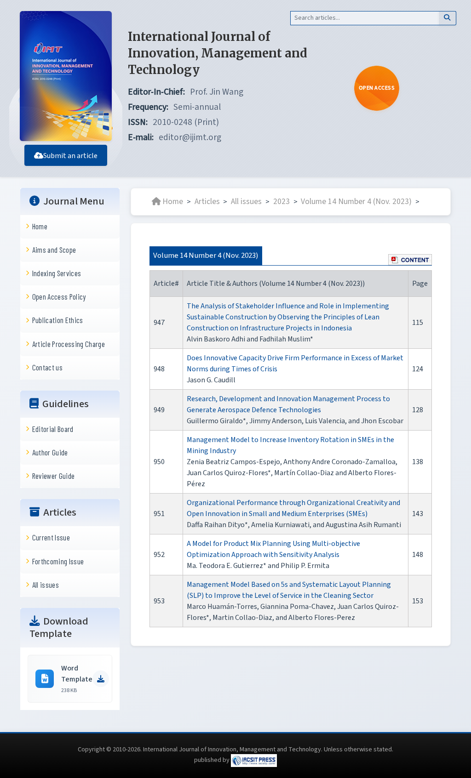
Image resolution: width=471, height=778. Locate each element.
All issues (45, 584)
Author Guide (50, 452)
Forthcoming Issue (58, 561)
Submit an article (70, 156)
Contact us (47, 367)
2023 (281, 201)
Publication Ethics (57, 319)
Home (39, 226)
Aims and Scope (54, 249)
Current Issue (51, 537)
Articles (207, 201)
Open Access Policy (59, 296)
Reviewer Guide (53, 475)
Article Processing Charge (68, 343)
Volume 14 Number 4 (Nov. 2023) (356, 201)
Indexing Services (56, 273)
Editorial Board (53, 428)
